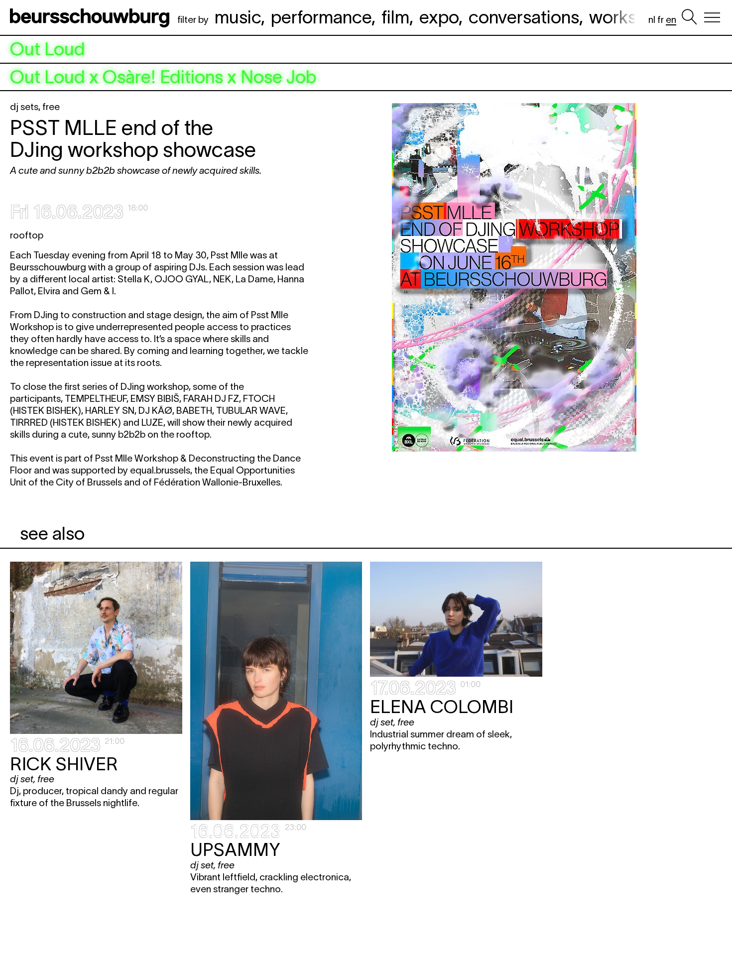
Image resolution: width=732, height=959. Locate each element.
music (238, 17)
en (671, 19)
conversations (524, 17)
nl (651, 19)
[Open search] (689, 17)
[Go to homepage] (91, 17)
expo (439, 17)
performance (321, 17)
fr (660, 19)
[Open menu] (712, 17)
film (395, 17)
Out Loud (47, 49)
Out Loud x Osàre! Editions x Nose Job (163, 77)
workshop (627, 17)
